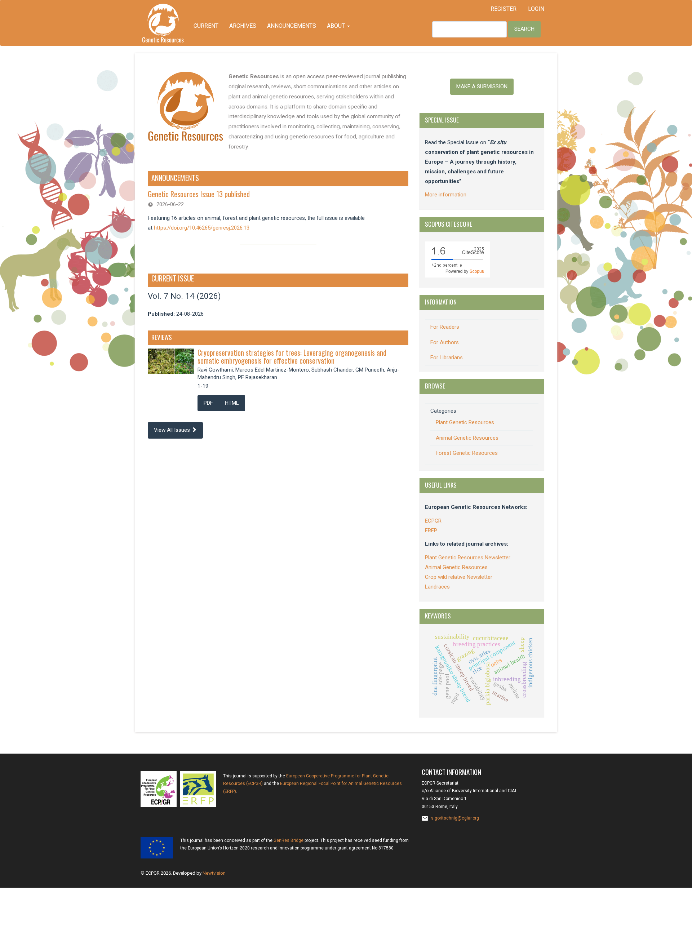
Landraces (437, 586)
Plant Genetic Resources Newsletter (467, 557)
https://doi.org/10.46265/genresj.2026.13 (201, 228)
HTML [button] (232, 403)
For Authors (444, 342)
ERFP (431, 530)
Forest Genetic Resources (467, 453)
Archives (242, 25)
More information (445, 194)
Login (536, 8)
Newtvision (214, 873)
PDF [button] (208, 403)
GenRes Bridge (288, 840)
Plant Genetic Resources (465, 422)
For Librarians (446, 357)
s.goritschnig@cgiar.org (455, 818)
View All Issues (172, 430)
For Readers (444, 327)
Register (503, 8)
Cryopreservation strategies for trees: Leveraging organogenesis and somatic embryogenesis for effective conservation (292, 356)
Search (524, 29)
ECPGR (433, 521)
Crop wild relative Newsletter (458, 577)
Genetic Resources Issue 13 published (199, 193)
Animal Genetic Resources (467, 438)
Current (206, 25)
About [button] (336, 25)
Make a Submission (481, 86)
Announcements (291, 25)
